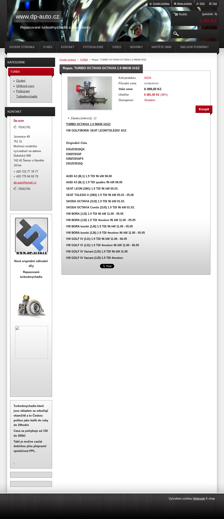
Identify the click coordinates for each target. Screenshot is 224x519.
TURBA (84, 59)
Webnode (199, 498)
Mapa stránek (184, 3)
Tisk (214, 3)
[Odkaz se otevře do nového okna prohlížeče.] (89, 110)
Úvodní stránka (68, 59)
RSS (202, 3)
